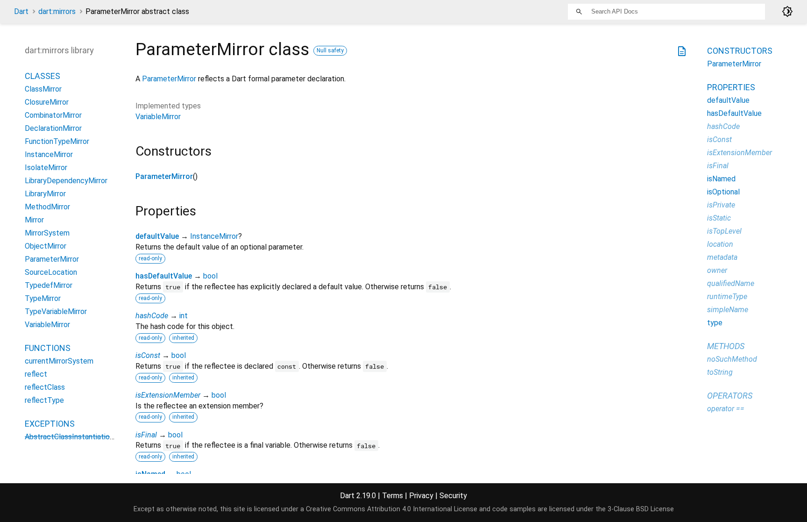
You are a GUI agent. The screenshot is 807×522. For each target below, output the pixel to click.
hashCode (151, 315)
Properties (731, 87)
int (183, 315)
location (720, 244)
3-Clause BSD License (641, 509)
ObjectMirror (45, 246)
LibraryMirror (45, 193)
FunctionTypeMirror (57, 141)
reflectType (44, 400)
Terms (392, 495)
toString (720, 372)
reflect (36, 374)
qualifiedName (730, 283)
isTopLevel (724, 231)
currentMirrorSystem (59, 361)
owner (717, 270)
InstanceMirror (214, 236)
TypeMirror (43, 298)
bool (210, 276)
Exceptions (50, 424)
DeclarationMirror (53, 128)
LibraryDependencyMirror (66, 180)
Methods (725, 346)
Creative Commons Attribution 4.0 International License (391, 509)
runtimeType (727, 296)
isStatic (719, 218)
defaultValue (157, 236)
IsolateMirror (46, 167)
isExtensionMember (167, 395)
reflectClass (45, 387)
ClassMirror (43, 89)
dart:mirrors (57, 11)
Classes (42, 76)
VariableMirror (158, 116)
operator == (725, 408)
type (714, 322)
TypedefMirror (48, 285)
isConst (147, 355)
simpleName (727, 309)
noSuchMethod (732, 359)
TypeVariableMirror (56, 311)
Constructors (739, 51)
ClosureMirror (47, 102)
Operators (729, 395)
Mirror (34, 219)
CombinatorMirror (53, 115)
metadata (722, 257)
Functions (48, 348)
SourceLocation (51, 272)
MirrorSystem (47, 233)
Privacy (421, 495)
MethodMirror (47, 206)
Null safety (330, 50)
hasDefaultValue (163, 276)
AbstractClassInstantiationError (77, 436)
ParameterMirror (169, 78)
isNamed (721, 178)
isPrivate (721, 204)
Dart (21, 11)
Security (453, 495)
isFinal (146, 434)
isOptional (723, 191)
